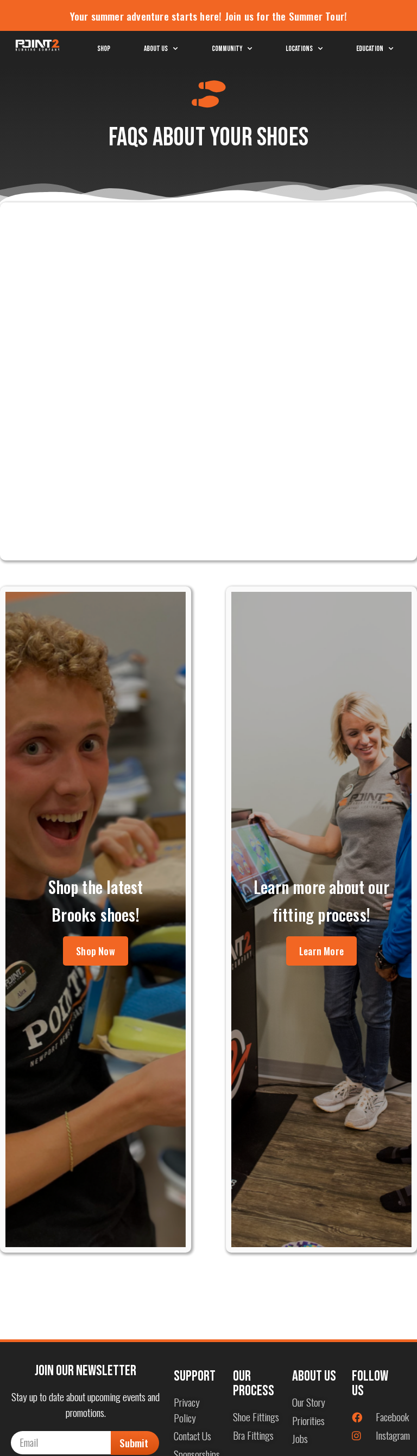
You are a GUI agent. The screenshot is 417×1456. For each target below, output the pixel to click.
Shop (103, 48)
